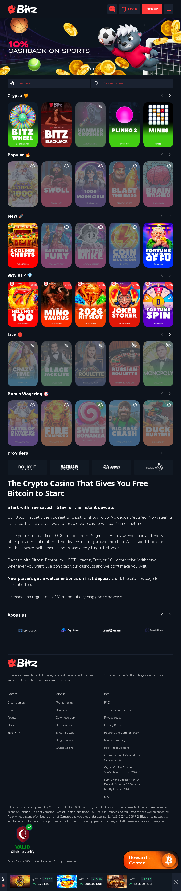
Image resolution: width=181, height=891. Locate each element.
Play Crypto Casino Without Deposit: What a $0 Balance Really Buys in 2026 (122, 784)
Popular (12, 718)
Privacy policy (112, 718)
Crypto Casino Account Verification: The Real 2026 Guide (125, 770)
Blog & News (64, 740)
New (10, 710)
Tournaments (64, 702)
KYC (106, 797)
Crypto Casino (65, 748)
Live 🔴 (15, 334)
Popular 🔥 (19, 155)
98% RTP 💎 (20, 275)
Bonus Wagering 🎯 (28, 394)
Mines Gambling (114, 740)
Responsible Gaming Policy (121, 733)
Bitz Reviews (64, 725)
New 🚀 (16, 216)
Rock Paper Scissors (116, 748)
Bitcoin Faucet (65, 733)
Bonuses (61, 710)
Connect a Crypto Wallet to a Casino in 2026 (122, 757)
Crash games (16, 702)
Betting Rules (112, 725)
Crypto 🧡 (18, 95)
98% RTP (14, 733)
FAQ (107, 702)
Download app (65, 718)
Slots (11, 725)
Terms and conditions (117, 710)
